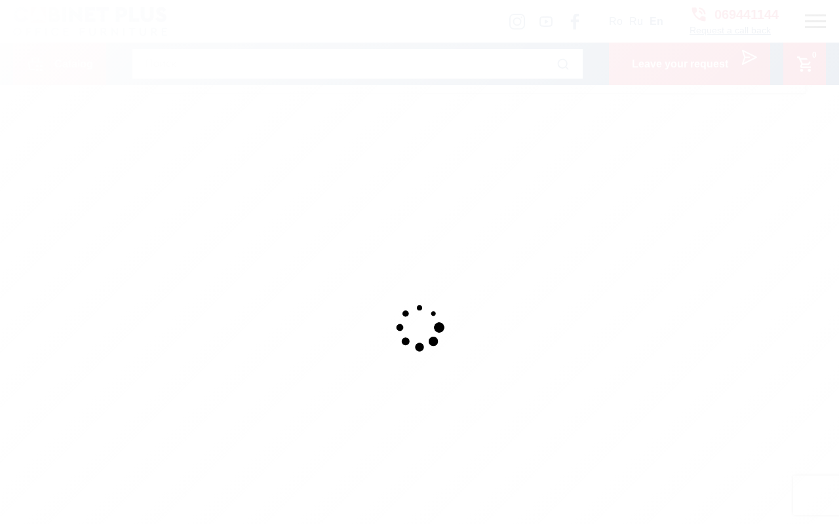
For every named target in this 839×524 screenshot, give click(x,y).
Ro (616, 21)
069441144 (746, 14)
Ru (636, 21)
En (656, 21)
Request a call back (730, 30)
